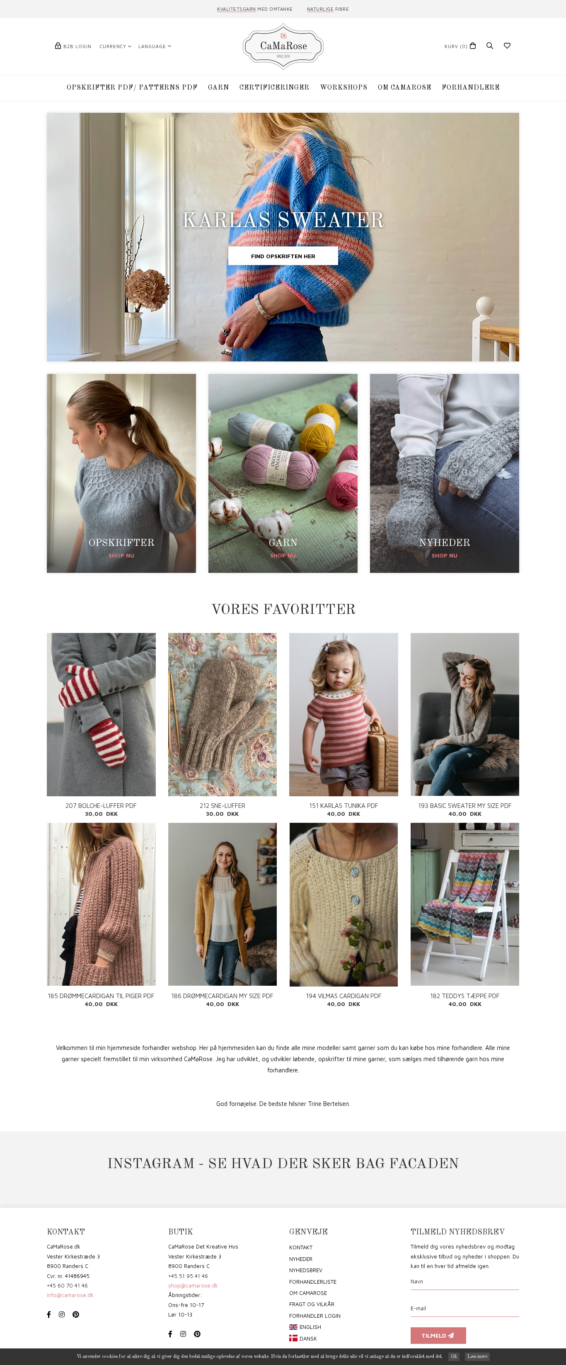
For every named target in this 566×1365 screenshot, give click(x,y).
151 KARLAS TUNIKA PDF (343, 806)
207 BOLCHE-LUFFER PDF (101, 806)
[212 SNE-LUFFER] (222, 714)
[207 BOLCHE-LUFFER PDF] (101, 714)
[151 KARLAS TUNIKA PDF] (343, 714)
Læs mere (477, 1356)
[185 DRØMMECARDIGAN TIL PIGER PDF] (101, 904)
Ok (454, 1356)
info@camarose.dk (70, 1295)
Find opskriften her (283, 255)
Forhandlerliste (312, 1281)
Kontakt (300, 1247)
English (310, 1327)
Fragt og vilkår (311, 1304)
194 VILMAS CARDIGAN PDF (344, 996)
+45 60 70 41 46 (67, 1285)
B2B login (77, 46)
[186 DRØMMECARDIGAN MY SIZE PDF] (222, 904)
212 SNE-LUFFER (222, 806)
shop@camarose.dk (193, 1285)
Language (152, 46)
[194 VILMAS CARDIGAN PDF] (343, 905)
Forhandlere (471, 88)
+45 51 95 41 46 (188, 1276)
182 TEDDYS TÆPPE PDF (465, 996)
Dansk (308, 1338)
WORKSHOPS (344, 88)
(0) (456, 46)
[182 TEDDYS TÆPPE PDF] (465, 904)
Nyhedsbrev (305, 1270)
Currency (113, 46)
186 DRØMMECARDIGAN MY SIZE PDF (222, 996)
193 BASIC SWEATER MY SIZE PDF (465, 806)
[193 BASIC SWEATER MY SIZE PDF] (465, 714)
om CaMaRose (308, 1293)
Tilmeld (434, 1335)
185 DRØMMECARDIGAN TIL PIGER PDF (101, 996)
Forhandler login (315, 1315)
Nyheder (300, 1259)
